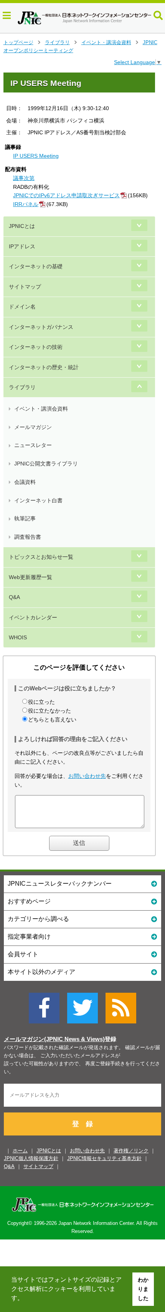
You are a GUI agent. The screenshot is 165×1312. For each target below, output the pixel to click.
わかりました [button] (143, 1289)
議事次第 (24, 178)
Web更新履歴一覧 (30, 577)
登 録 (82, 1124)
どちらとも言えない (52, 719)
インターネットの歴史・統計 (44, 367)
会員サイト (23, 954)
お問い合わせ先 (87, 776)
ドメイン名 (22, 307)
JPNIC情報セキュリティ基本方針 (104, 1158)
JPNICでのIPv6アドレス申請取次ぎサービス (66, 195)
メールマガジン (33, 427)
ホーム (20, 1151)
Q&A (14, 597)
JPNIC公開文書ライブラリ (46, 463)
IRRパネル (25, 204)
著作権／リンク (131, 1151)
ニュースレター (33, 445)
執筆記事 (25, 518)
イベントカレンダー (33, 617)
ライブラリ (57, 42)
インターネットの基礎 (36, 266)
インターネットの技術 (36, 347)
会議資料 (25, 482)
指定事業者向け (29, 936)
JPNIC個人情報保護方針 (31, 1158)
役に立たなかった (49, 711)
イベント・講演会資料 (106, 42)
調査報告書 (27, 537)
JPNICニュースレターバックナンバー (60, 883)
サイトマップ (25, 287)
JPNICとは (22, 226)
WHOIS (18, 637)
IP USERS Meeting (36, 156)
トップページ (18, 42)
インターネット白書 (38, 500)
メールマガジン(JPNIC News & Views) (54, 1039)
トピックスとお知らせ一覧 (41, 557)
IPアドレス (22, 246)
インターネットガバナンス (41, 327)
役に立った (41, 702)
